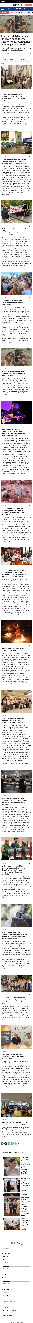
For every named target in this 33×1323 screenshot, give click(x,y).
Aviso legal (5, 1307)
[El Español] (16, 5)
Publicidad (5, 1295)
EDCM (2, 63)
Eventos (4, 1292)
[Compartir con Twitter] (5, 1143)
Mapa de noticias (20, 1)
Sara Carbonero (20, 59)
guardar (30, 53)
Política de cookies (7, 1313)
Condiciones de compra (9, 1310)
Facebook (5, 1277)
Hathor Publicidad (7, 1289)
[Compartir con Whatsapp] (9, 1143)
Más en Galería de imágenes (14, 1152)
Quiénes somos (6, 1254)
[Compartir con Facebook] (2, 1143)
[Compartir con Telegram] (12, 1143)
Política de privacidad (8, 1316)
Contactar (5, 1256)
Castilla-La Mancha (9, 59)
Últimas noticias (10, 1)
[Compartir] (29, 91)
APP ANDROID (5, 1262)
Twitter (4, 1274)
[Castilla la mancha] (16, 8)
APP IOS (4, 1259)
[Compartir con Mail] (15, 1143)
